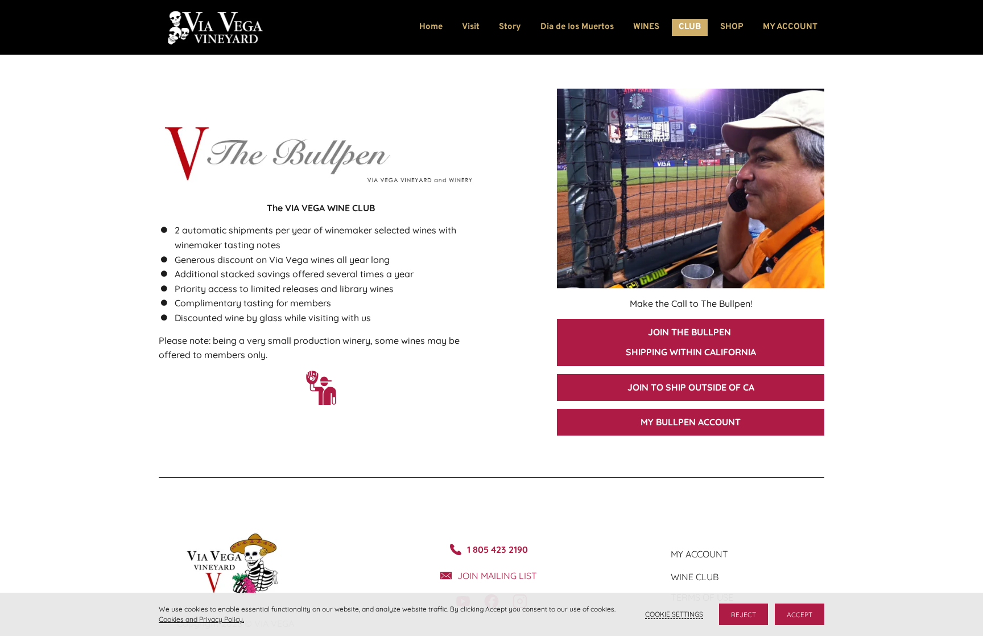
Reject (743, 614)
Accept (799, 614)
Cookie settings (674, 614)
